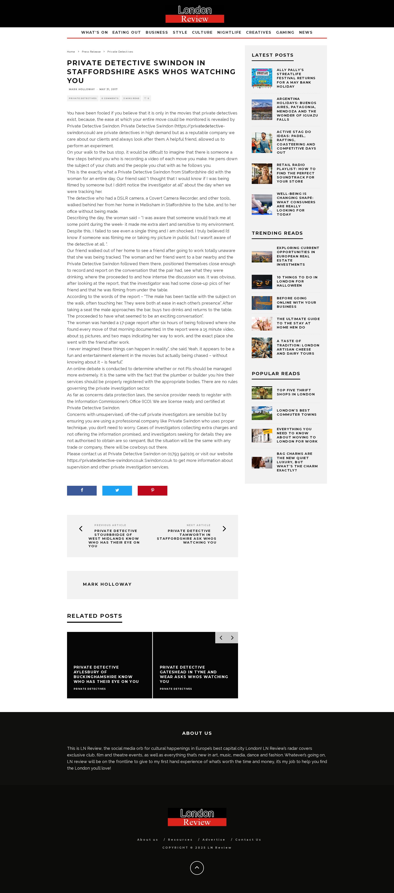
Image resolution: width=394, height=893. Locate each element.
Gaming (285, 32)
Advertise (214, 839)
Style (180, 32)
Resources (180, 839)
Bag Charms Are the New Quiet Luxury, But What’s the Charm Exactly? (297, 462)
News (306, 32)
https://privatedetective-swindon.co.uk (105, 460)
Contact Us (248, 839)
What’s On (94, 32)
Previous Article (110, 525)
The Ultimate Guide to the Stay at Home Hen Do (298, 323)
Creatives (258, 32)
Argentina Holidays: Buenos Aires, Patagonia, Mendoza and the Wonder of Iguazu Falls (297, 109)
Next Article (199, 525)
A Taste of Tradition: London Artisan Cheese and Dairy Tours (298, 347)
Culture (202, 32)
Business (157, 32)
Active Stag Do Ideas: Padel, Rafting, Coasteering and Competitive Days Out (296, 142)
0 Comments (110, 98)
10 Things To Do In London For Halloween (297, 281)
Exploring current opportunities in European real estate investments (298, 256)
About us (147, 839)
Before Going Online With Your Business (296, 302)
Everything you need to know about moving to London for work (297, 435)
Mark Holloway (82, 89)
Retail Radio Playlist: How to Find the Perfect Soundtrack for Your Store (296, 173)
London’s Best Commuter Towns (297, 412)
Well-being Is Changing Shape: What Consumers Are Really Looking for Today (296, 204)
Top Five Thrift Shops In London (296, 392)
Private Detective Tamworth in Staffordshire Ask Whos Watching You (187, 536)
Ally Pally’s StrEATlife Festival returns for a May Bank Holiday (296, 78)
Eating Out (126, 32)
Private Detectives (83, 98)
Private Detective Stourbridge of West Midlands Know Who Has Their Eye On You (114, 538)
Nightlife (229, 32)
